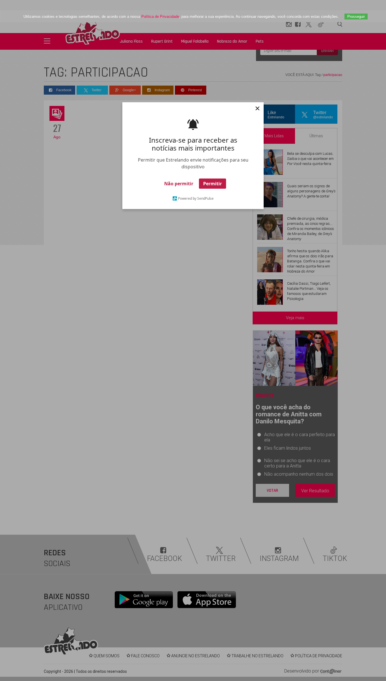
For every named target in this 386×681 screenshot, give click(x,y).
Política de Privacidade (160, 16)
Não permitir (178, 183)
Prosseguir (356, 16)
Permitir (212, 183)
